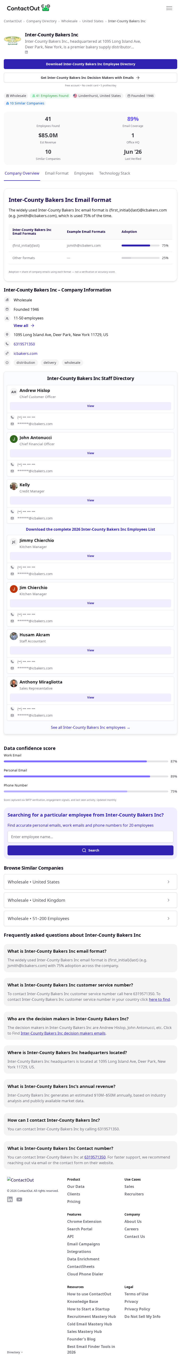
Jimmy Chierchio (37, 540)
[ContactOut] (30, 7)
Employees (84, 173)
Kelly (25, 484)
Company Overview (22, 173)
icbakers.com (25, 353)
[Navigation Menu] (169, 7)
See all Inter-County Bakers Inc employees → (90, 727)
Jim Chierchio (33, 587)
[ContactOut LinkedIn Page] (10, 1273)
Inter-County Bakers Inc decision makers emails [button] (63, 1033)
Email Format (57, 173)
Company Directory (41, 21)
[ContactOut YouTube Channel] (19, 1273)
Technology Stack (114, 173)
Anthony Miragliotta (41, 681)
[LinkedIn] (26, 52)
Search (93, 850)
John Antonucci (36, 437)
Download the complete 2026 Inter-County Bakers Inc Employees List (90, 529)
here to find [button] (159, 999)
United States (92, 21)
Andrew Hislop (35, 390)
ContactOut (13, 21)
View (90, 406)
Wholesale (69, 21)
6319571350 (24, 344)
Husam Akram (35, 634)
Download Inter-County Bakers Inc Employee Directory (90, 64)
